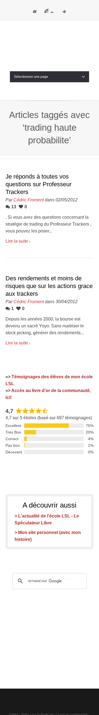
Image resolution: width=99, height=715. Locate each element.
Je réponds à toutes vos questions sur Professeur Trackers (39, 156)
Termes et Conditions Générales (49, 693)
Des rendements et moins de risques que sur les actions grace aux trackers (49, 258)
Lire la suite (17, 213)
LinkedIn (62, 9)
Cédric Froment (28, 172)
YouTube (45, 9)
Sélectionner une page (31, 49)
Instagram (54, 9)
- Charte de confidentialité (70, 686)
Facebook (36, 9)
